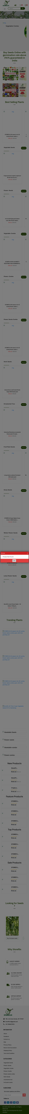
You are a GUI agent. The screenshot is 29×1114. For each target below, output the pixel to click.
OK (14, 560)
